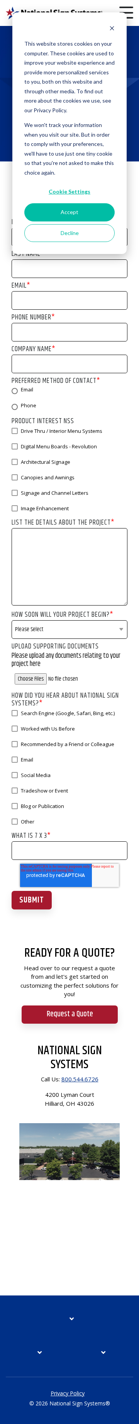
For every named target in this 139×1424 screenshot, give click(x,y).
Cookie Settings (69, 191)
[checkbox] (69, 399)
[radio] (69, 391)
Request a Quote (69, 1014)
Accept (69, 212)
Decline (70, 233)
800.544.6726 (79, 1079)
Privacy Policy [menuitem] (68, 1393)
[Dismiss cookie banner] (112, 29)
